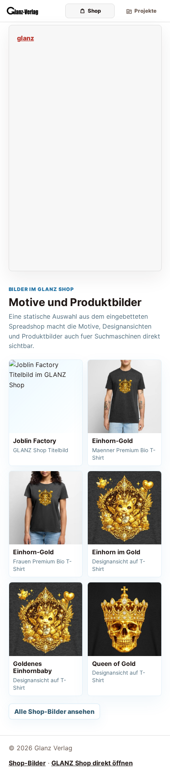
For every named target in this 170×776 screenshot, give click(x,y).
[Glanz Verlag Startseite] (33, 11)
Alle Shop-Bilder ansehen (54, 711)
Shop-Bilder (27, 763)
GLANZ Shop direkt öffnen (92, 763)
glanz (25, 38)
